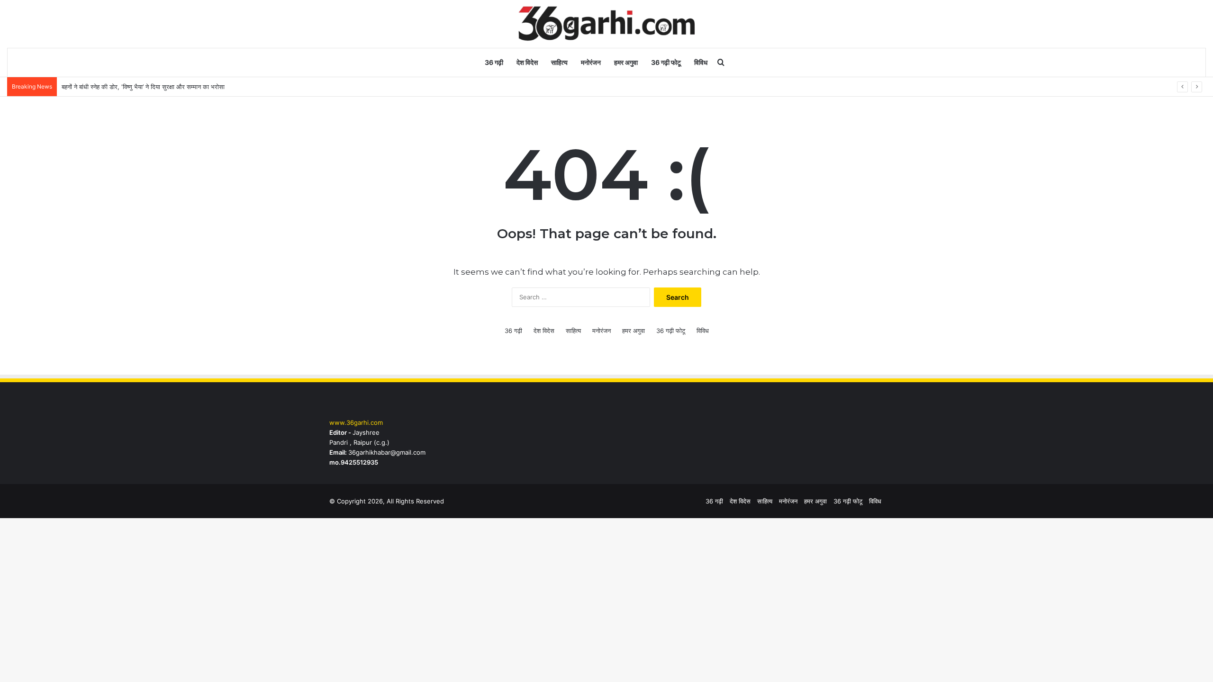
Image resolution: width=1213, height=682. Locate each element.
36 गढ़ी (494, 62)
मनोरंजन (591, 62)
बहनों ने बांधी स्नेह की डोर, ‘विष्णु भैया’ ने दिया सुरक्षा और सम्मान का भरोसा (143, 86)
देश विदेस (527, 62)
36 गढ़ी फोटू (666, 62)
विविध (700, 62)
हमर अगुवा (626, 62)
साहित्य (559, 62)
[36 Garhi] (607, 23)
